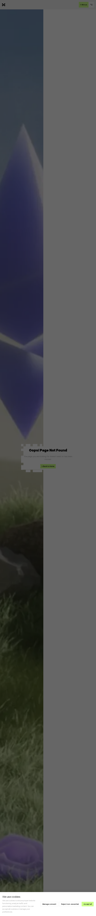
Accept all (88, 904)
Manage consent (49, 904)
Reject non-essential (70, 904)
